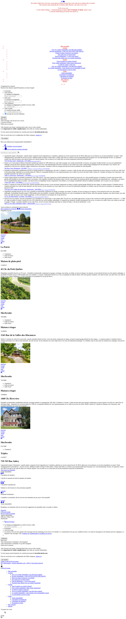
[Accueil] (64, 1)
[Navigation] (62, 1)
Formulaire (7, 91)
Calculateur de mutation (67, 76)
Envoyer (3, 117)
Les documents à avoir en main (67, 69)
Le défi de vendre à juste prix (66, 64)
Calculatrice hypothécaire (66, 74)
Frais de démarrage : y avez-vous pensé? (66, 56)
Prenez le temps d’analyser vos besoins (66, 53)
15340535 (4, 265)
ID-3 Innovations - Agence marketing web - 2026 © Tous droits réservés (22, 563)
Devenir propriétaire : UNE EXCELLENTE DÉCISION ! (67, 51)
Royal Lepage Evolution (8, 513)
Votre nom (7, 98)
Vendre (65, 59)
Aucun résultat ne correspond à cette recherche (14, 207)
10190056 (4, 331)
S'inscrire (3, 510)
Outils (65, 71)
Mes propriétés (65, 46)
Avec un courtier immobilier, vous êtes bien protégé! (67, 49)
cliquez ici (39, 135)
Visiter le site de (10, 561)
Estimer (3, 500)
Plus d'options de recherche (9, 209)
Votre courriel (8, 108)
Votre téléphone (9, 103)
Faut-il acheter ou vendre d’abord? (67, 61)
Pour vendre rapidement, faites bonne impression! (66, 63)
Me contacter (65, 79)
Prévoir (3, 481)
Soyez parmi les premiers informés (17, 149)
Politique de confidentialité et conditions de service (37, 533)
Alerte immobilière (66, 73)
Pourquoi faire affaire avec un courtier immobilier (66, 58)
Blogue (65, 81)
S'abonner (4, 538)
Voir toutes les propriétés (8, 470)
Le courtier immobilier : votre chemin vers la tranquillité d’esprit (66, 68)
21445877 (4, 457)
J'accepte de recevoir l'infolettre (15, 114)
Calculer (3, 491)
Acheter (65, 48)
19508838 (4, 394)
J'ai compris (4, 138)
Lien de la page (8, 530)
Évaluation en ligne (66, 78)
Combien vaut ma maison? (14, 146)
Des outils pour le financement (67, 54)
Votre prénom (8, 92)
